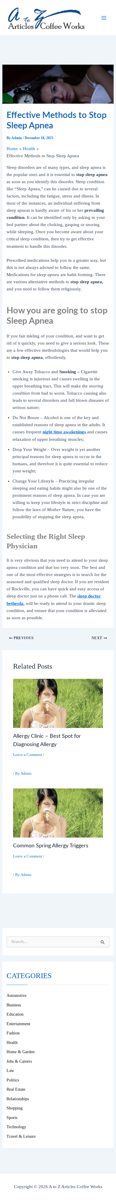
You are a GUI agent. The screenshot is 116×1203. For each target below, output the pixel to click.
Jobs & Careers (19, 1061)
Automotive (16, 995)
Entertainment (18, 1024)
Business (14, 1005)
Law (10, 1070)
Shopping (15, 1108)
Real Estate (16, 1089)
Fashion (13, 1033)
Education (15, 1014)
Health (23, 762)
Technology (16, 1127)
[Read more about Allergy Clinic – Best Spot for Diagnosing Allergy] (58, 703)
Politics (13, 1080)
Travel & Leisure (21, 1136)
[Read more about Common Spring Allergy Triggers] (58, 812)
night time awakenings (64, 431)
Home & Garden (21, 1052)
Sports (12, 1117)
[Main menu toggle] (104, 18)
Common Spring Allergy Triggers (50, 846)
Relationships (18, 1099)
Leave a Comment (27, 755)
